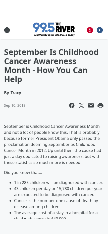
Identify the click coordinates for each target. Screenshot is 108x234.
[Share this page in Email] (90, 105)
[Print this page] (100, 105)
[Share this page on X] (81, 105)
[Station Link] (54, 30)
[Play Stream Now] (100, 30)
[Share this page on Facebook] (71, 105)
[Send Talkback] (90, 30)
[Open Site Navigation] (7, 30)
